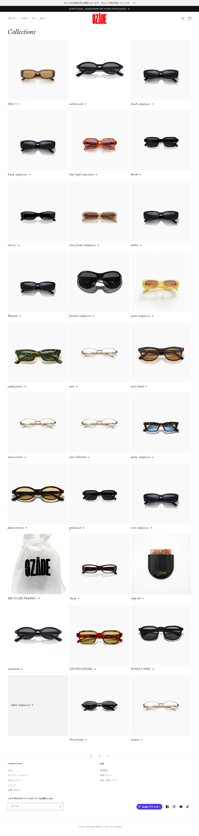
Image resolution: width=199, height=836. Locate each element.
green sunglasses (140, 316)
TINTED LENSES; (81, 669)
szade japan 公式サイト (95, 827)
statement (14, 669)
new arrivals (15, 457)
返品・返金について (109, 780)
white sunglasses (20, 705)
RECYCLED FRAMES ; (22, 598)
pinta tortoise (16, 528)
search (10, 770)
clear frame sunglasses (82, 245)
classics (12, 245)
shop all (136, 598)
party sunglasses (140, 457)
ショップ (12, 785)
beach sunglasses (140, 104)
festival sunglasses (80, 316)
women (135, 740)
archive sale (76, 104)
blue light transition (81, 174)
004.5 (11, 104)
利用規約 (104, 770)
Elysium (13, 316)
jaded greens (15, 386)
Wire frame (76, 740)
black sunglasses (17, 174)
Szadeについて (14, 780)
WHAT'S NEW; (141, 669)
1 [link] (91, 756)
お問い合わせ (14, 790)
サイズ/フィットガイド (18, 775)
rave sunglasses (140, 528)
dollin (134, 245)
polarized (75, 528)
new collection (77, 457)
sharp (72, 598)
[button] (12, 18)
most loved (137, 386)
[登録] (60, 806)
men (71, 386)
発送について (106, 775)
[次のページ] (107, 755)
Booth (134, 174)
